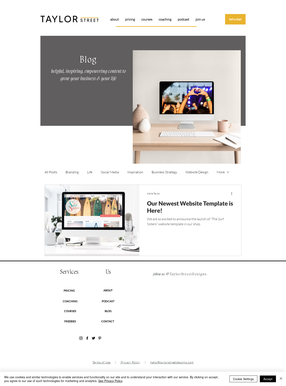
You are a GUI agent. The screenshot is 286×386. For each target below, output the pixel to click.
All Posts (51, 172)
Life (89, 172)
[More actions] (233, 193)
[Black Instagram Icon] (81, 338)
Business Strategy (164, 172)
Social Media (110, 172)
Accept (267, 379)
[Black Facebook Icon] (87, 338)
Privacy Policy (130, 362)
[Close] (280, 379)
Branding (72, 172)
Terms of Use (102, 362)
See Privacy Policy (110, 381)
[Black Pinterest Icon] (100, 338)
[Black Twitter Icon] (93, 338)
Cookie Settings (243, 379)
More (221, 172)
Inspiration (135, 172)
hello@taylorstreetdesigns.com (171, 362)
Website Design (197, 172)
